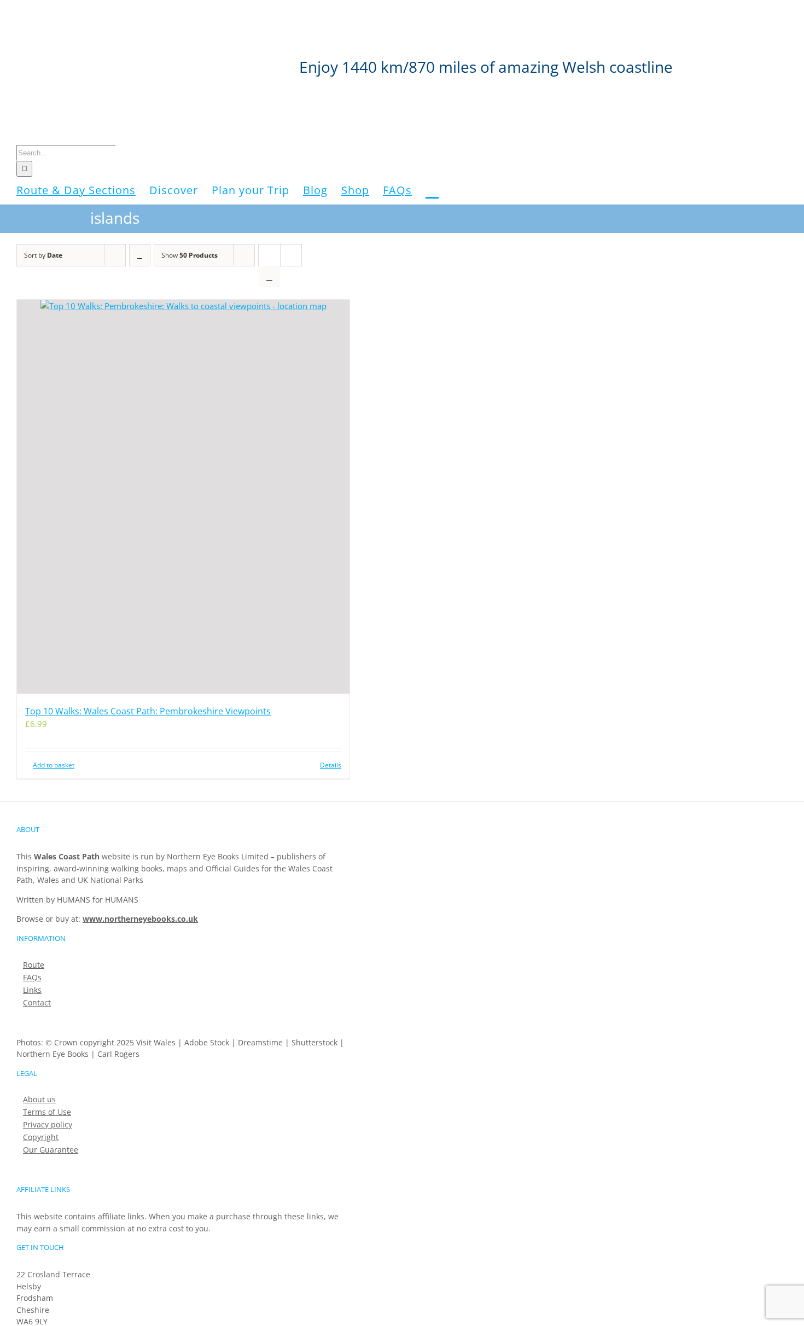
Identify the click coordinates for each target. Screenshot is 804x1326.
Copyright (41, 1137)
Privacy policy (47, 1124)
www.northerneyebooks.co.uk (140, 919)
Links (32, 990)
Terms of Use (47, 1112)
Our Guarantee (50, 1149)
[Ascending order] (139, 255)
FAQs (32, 977)
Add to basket (53, 765)
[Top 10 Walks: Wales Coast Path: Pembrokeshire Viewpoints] (183, 497)
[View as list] (269, 276)
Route (33, 965)
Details (330, 765)
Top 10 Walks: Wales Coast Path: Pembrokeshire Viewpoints (148, 711)
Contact (37, 1002)
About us (39, 1099)
